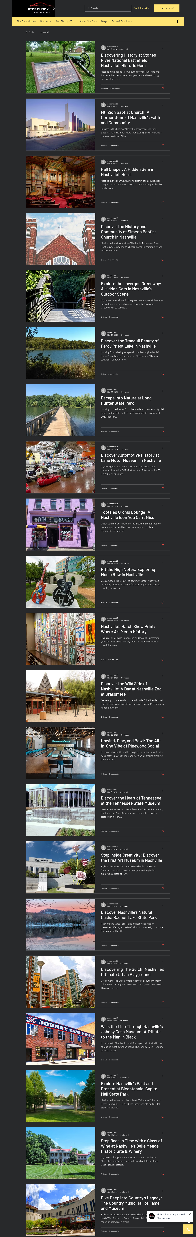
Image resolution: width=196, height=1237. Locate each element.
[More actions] (164, 48)
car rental (44, 32)
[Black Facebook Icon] (177, 21)
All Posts (30, 32)
